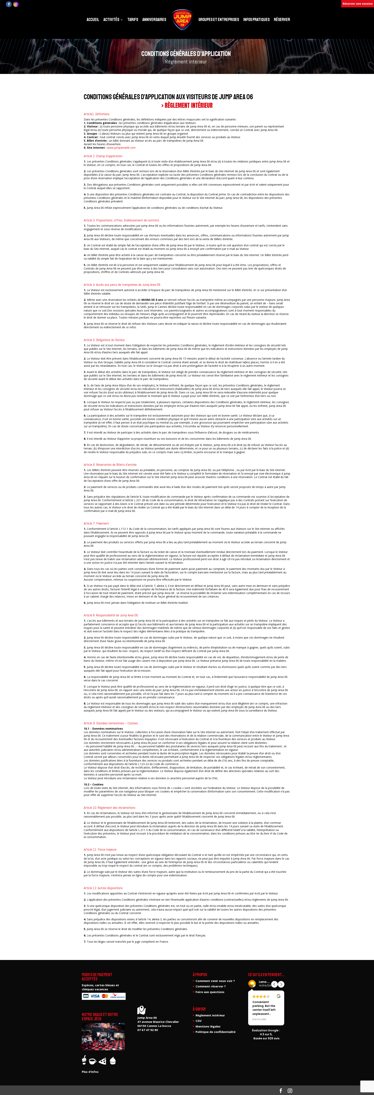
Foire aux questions (210, 992)
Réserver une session (358, 3)
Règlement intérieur (210, 1015)
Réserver (282, 19)
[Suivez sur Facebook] (9, 4)
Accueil (93, 19)
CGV (199, 1021)
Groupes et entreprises (218, 19)
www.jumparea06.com (121, 147)
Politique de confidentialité (216, 1032)
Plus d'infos (90, 1072)
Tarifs (132, 19)
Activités (111, 19)
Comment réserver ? (211, 986)
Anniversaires (154, 19)
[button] (281, 984)
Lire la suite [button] (259, 1019)
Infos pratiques (256, 19)
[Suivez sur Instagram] (16, 4)
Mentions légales (208, 1026)
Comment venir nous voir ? (215, 981)
